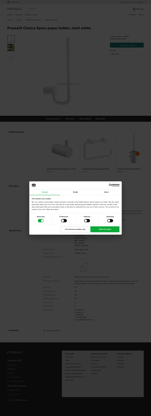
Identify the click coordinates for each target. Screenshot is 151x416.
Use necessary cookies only (75, 229)
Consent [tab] (45, 192)
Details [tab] (75, 192)
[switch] (64, 220)
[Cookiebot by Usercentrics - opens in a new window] (110, 185)
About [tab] (106, 192)
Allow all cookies (105, 229)
